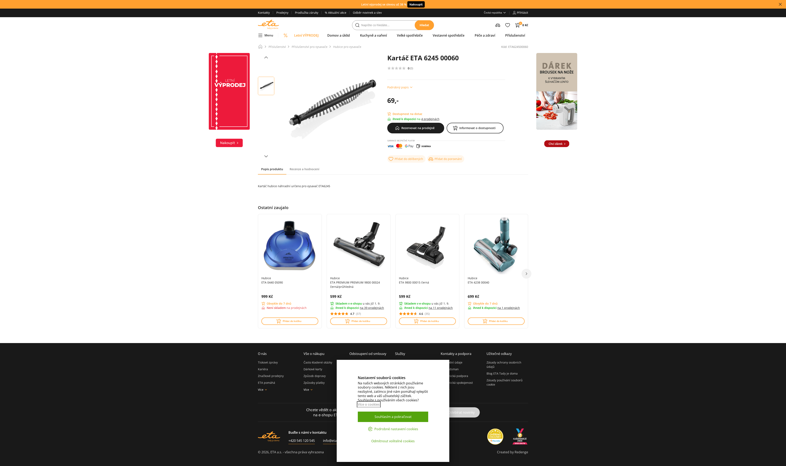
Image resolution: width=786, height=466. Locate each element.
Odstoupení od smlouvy (367, 353)
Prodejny (282, 13)
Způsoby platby (314, 383)
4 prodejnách (430, 119)
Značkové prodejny (271, 376)
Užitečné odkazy (499, 353)
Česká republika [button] (493, 12)
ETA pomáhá (266, 383)
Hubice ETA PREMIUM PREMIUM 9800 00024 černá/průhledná (355, 282)
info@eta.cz (332, 440)
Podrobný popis (398, 87)
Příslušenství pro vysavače (310, 47)
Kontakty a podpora (456, 353)
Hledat (424, 25)
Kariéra (263, 369)
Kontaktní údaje (451, 362)
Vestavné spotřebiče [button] (448, 35)
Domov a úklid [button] (338, 35)
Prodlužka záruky (306, 13)
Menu (268, 35)
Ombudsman (450, 369)
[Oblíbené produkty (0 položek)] (507, 25)
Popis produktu (272, 169)
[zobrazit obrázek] (266, 57)
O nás (262, 353)
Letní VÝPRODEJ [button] (306, 35)
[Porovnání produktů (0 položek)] (497, 25)
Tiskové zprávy (268, 362)
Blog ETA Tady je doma (502, 373)
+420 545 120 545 (301, 440)
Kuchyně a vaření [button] (373, 35)
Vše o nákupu (314, 353)
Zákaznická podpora (454, 376)
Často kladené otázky (318, 362)
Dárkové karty (313, 369)
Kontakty (264, 13)
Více (260, 390)
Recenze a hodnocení (304, 169)
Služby (400, 353)
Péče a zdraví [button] (485, 35)
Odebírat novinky (461, 412)
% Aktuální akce (335, 13)
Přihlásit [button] (522, 13)
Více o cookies (369, 404)
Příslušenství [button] (515, 35)
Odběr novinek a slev (367, 13)
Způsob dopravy (315, 376)
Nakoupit (416, 4)
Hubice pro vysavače (347, 47)
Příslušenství (277, 47)
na (372, 308)
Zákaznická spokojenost (457, 383)
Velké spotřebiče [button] (410, 35)
